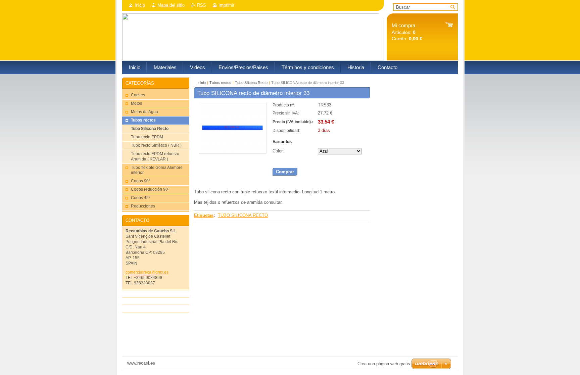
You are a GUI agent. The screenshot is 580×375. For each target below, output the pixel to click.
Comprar (285, 171)
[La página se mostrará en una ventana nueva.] (233, 152)
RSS (201, 5)
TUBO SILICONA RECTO (243, 215)
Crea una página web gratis (383, 363)
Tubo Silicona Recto (251, 83)
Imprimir (226, 5)
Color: (278, 150)
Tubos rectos (220, 83)
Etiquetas (203, 215)
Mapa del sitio (171, 5)
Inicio (140, 5)
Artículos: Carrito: (407, 32)
